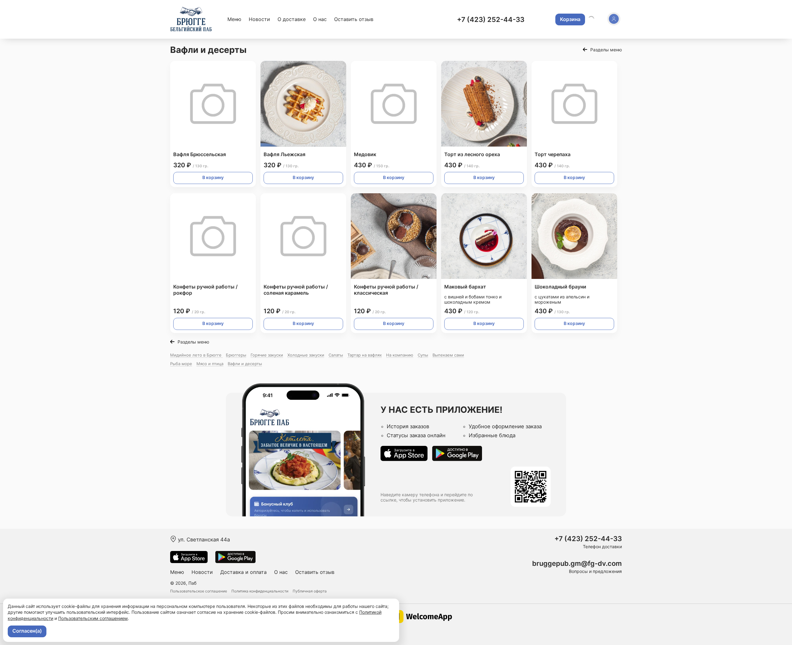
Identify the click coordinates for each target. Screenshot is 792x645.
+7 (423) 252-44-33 (490, 19)
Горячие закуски (267, 354)
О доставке (292, 19)
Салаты (336, 354)
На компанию (399, 354)
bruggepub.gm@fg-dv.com (577, 563)
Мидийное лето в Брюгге (196, 354)
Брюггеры (236, 354)
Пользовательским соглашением (93, 618)
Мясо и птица (209, 363)
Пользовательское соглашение (198, 591)
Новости (259, 19)
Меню (234, 19)
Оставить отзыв (353, 19)
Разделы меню (606, 49)
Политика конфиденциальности (259, 591)
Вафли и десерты (245, 363)
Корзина (570, 19)
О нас (320, 19)
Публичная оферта (310, 591)
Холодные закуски (305, 354)
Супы (423, 354)
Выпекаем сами (448, 354)
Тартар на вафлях (364, 354)
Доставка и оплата (243, 572)
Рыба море (181, 363)
